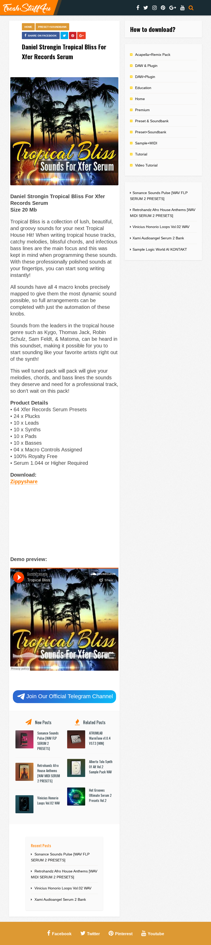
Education (143, 88)
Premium (142, 110)
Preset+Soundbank (52, 26)
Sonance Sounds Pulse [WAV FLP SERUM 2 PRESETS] (48, 740)
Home (28, 26)
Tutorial (141, 154)
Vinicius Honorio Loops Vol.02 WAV (48, 800)
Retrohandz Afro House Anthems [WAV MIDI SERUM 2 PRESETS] (48, 773)
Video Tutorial (146, 165)
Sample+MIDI (146, 143)
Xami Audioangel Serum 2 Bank (60, 899)
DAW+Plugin (145, 77)
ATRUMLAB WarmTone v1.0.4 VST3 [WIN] (100, 738)
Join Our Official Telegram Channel (69, 696)
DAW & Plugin (146, 66)
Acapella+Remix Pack (152, 54)
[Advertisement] (64, 519)
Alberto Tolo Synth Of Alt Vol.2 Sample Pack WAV (100, 766)
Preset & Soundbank (152, 121)
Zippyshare (24, 481)
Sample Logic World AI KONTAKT (160, 249)
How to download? (152, 29)
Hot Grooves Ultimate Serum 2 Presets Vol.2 (100, 795)
